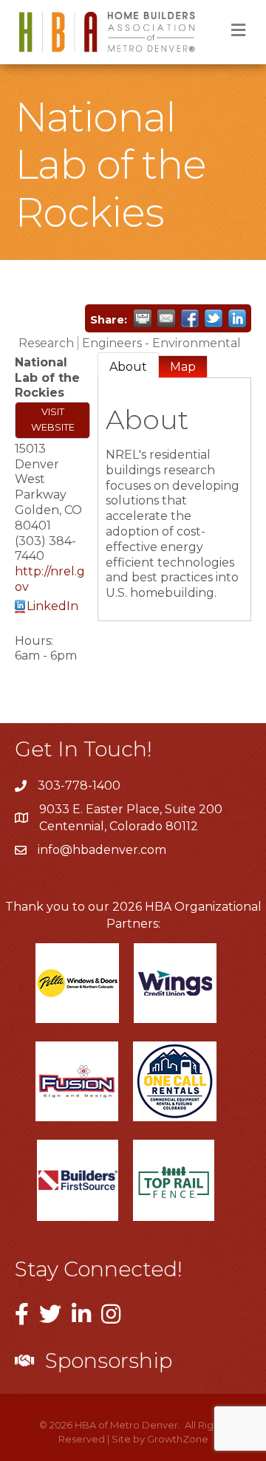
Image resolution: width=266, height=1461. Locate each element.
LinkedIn (52, 606)
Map (183, 367)
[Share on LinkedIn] (237, 318)
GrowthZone (177, 1439)
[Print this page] (142, 318)
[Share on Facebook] (190, 318)
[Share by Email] (166, 318)
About (128, 367)
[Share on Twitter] (213, 318)
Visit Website (53, 419)
